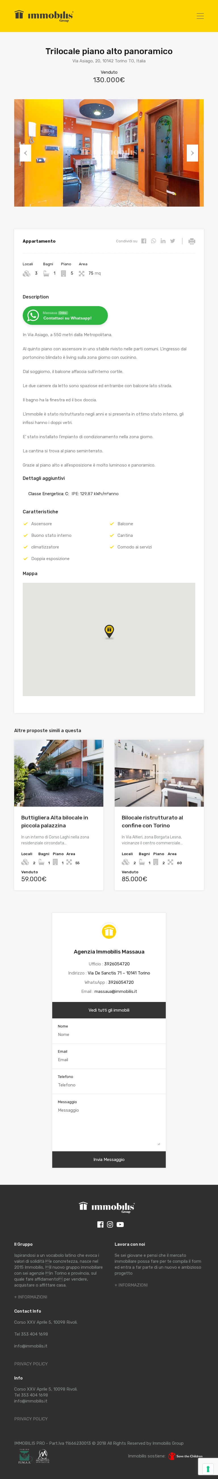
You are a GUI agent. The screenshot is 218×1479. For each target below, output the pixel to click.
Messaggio (67, 1102)
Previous (25, 153)
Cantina (125, 535)
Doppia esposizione (50, 558)
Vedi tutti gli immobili (109, 1010)
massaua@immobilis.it (116, 991)
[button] (115, 639)
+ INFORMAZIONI (30, 1297)
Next (192, 153)
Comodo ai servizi (135, 547)
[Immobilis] (44, 22)
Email (62, 1051)
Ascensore (41, 523)
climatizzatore (45, 547)
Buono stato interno (51, 535)
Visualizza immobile (58, 793)
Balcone (125, 523)
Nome (63, 1026)
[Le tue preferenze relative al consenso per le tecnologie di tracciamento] (208, 1469)
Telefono (65, 1077)
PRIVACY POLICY (31, 1363)
